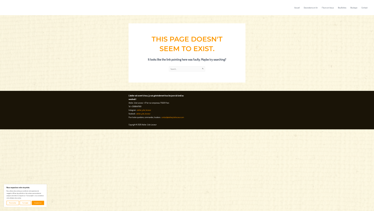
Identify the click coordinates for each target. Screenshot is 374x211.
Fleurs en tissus (328, 7)
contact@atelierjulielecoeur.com (172, 117)
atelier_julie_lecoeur (144, 110)
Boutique (353, 7)
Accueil (297, 7)
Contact (364, 7)
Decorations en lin (311, 7)
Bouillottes (342, 7)
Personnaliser (12, 203)
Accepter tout (37, 203)
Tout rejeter (25, 203)
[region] (25, 195)
